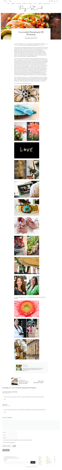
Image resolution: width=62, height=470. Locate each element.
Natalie (24, 43)
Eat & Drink (19, 3)
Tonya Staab (35, 37)
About (47, 456)
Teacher (30, 3)
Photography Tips (33, 38)
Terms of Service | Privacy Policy (49, 462)
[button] (52, 3)
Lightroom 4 (27, 77)
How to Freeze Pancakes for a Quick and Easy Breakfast (23, 382)
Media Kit (47, 460)
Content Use (48, 463)
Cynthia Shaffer (41, 45)
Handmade (13, 3)
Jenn (26, 297)
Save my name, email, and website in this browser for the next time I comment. (17, 440)
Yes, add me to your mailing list (9, 442)
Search (5, 460)
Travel (35, 3)
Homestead (25, 3)
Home (8, 3)
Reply (5, 399)
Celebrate (40, 3)
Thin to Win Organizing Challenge (38, 382)
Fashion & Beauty (47, 3)
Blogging (27, 38)
